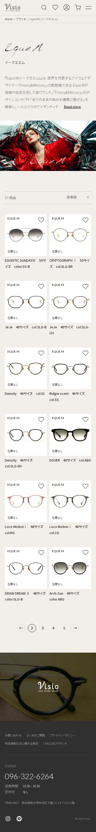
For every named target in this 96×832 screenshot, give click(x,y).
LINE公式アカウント (55, 743)
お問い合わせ (13, 735)
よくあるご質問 (36, 735)
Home (9, 19)
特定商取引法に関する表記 (21, 743)
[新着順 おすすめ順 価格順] (78, 197)
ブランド (21, 19)
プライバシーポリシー (63, 735)
